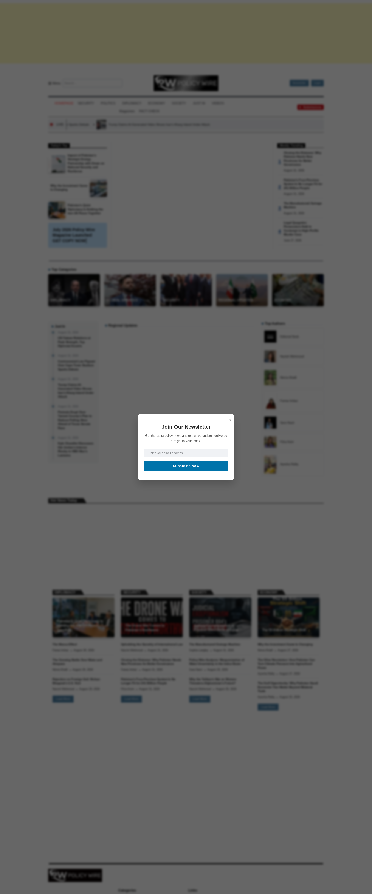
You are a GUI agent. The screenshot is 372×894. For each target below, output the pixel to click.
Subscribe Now (186, 466)
